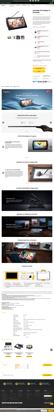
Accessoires (24, 5)
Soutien (33, 5)
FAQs (11, 395)
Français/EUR (47, 406)
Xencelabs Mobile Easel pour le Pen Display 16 (42, 47)
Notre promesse (29, 394)
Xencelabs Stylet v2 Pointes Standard (43, 51)
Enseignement (21, 394)
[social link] (45, 402)
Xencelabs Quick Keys (40, 41)
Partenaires (20, 395)
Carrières (28, 398)
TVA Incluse (36, 78)
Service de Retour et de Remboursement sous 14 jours (47, 76)
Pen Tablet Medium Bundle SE (6, 398)
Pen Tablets (18, 5)
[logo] (4, 5)
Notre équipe (28, 395)
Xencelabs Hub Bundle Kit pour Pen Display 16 (42, 37)
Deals (29, 5)
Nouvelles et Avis (37, 395)
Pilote (18, 86)
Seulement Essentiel (44, 410)
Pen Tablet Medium (4, 399)
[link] (47, 5)
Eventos (36, 394)
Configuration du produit (13, 394)
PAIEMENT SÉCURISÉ (21, 383)
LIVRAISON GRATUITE (9, 383)
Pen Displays (12, 5)
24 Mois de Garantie (46, 78)
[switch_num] (41, 63)
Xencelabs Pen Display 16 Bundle (29, 353)
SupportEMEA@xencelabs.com (34, 384)
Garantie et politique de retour (14, 399)
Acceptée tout (50, 410)
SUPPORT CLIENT (32, 383)
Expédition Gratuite (37, 76)
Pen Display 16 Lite (4, 395)
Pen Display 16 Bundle (5, 394)
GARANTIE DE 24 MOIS (45, 383)
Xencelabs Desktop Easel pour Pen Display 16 (42, 31)
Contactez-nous (12, 398)
